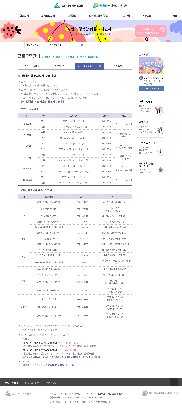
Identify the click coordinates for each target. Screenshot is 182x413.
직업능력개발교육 (32, 66)
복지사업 (125, 15)
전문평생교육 (60, 66)
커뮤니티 (146, 15)
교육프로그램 (48, 15)
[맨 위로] (174, 382)
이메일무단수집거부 (32, 382)
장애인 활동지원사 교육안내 (89, 66)
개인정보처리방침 (11, 382)
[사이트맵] (175, 16)
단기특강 (118, 66)
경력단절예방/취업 (98, 15)
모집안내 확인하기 (151, 88)
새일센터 (71, 15)
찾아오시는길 (51, 382)
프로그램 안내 (55, 45)
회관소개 (24, 15)
